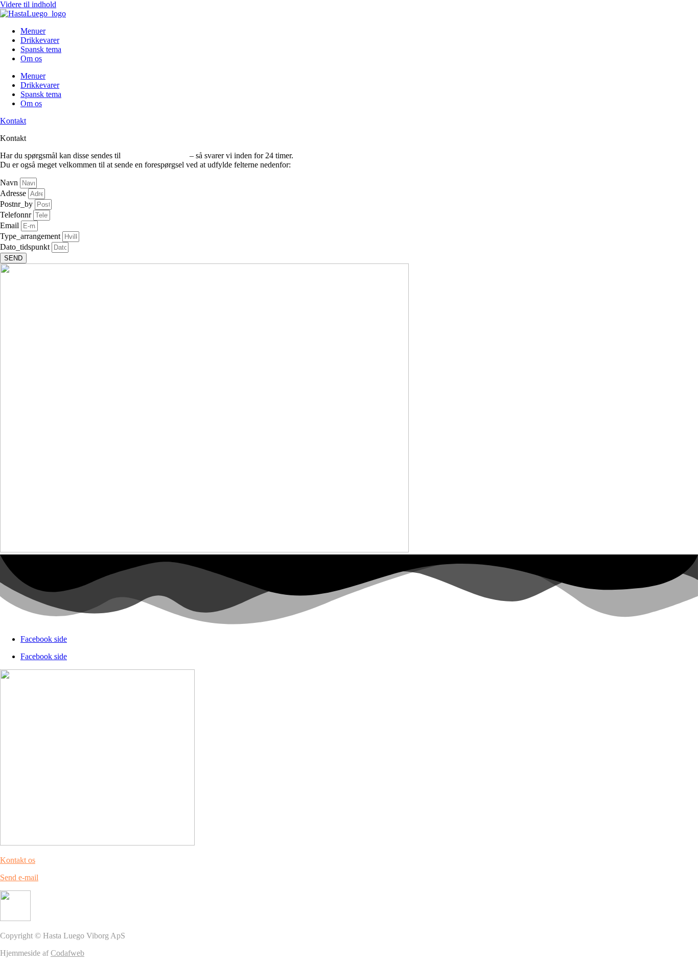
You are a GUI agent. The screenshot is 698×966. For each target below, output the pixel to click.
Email (10, 225)
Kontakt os (17, 860)
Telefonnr (16, 214)
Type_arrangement (31, 236)
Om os (31, 58)
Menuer (32, 31)
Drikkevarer (39, 40)
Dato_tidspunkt (26, 247)
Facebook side (43, 639)
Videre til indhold (28, 4)
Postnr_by (17, 204)
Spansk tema (40, 49)
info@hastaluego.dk (155, 155)
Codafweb (67, 953)
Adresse (14, 193)
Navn (10, 182)
